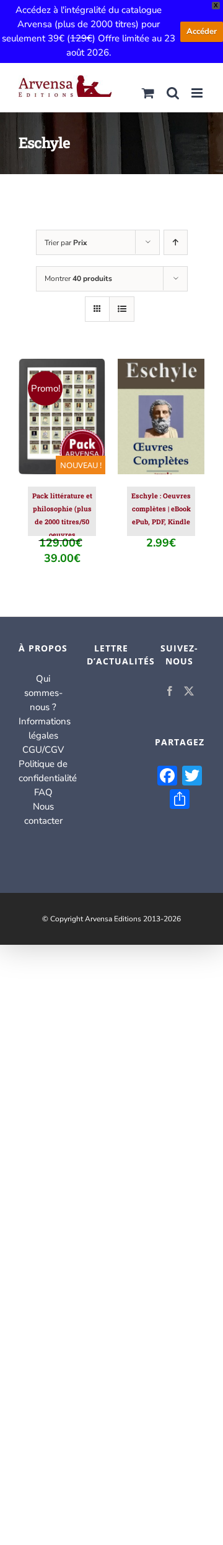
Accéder (201, 31)
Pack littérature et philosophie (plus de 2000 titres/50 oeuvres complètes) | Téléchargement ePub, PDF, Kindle (62, 534)
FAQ (43, 792)
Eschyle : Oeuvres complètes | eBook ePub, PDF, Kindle (161, 508)
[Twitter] (189, 691)
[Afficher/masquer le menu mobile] (197, 92)
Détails (62, 431)
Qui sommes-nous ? (43, 692)
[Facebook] (170, 691)
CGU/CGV (43, 749)
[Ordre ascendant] (176, 242)
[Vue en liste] (122, 309)
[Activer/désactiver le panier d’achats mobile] (148, 92)
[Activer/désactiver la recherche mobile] (173, 92)
